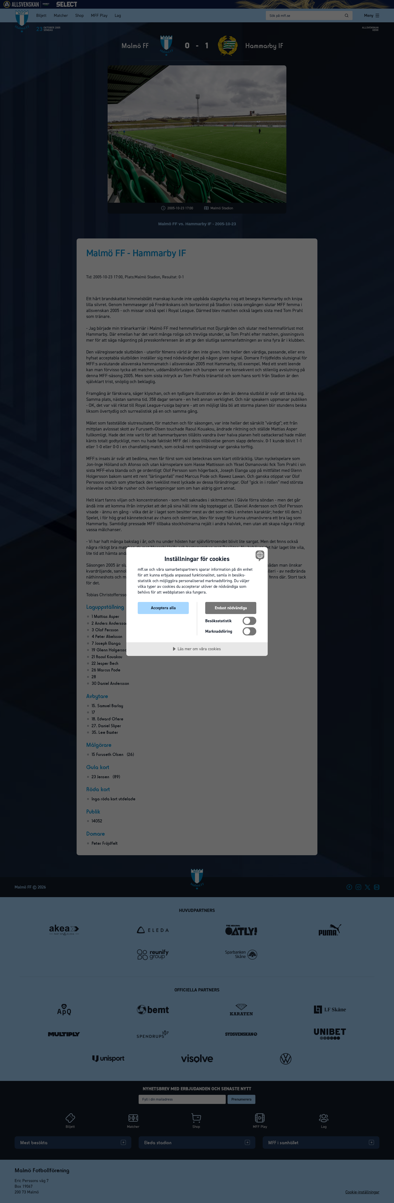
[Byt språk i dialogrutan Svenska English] (259, 555)
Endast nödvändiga (231, 608)
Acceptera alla (163, 608)
